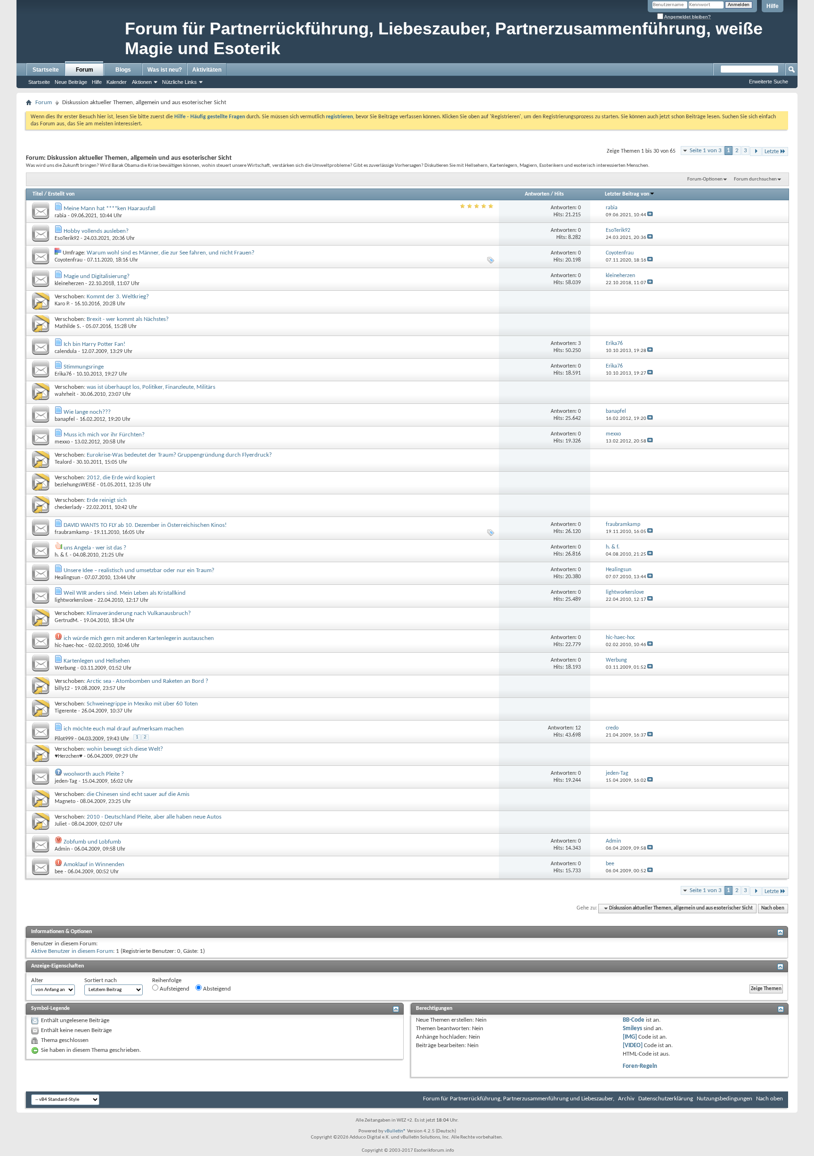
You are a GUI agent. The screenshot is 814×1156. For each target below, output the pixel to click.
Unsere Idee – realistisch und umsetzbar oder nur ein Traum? (139, 570)
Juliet (61, 824)
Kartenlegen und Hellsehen (97, 661)
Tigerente (66, 711)
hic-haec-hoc (69, 645)
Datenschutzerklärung (665, 1099)
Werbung (65, 668)
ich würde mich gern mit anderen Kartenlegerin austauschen (139, 638)
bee (59, 872)
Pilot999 (64, 739)
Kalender (116, 82)
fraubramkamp (72, 532)
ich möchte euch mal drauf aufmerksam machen (124, 729)
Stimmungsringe (84, 367)
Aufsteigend (173, 989)
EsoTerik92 (67, 238)
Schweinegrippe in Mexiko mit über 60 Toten (142, 704)
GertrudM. (67, 620)
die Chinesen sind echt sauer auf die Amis (138, 794)
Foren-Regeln (640, 1066)
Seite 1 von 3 (706, 151)
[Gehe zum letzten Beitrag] (650, 215)
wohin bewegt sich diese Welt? (125, 749)
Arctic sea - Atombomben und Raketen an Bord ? (147, 681)
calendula (66, 351)
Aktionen (142, 82)
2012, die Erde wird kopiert (121, 478)
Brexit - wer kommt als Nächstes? (128, 319)
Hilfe (772, 6)
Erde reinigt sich (107, 500)
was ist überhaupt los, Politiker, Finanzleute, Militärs (151, 387)
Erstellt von (61, 194)
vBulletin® (395, 1131)
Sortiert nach (100, 980)
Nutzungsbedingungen (724, 1099)
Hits (559, 194)
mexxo (62, 442)
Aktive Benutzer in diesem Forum (72, 951)
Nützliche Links (179, 82)
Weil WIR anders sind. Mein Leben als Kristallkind (125, 593)
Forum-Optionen (705, 179)
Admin (62, 849)
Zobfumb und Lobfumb (92, 842)
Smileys (632, 1028)
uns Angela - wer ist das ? (95, 548)
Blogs (123, 69)
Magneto (65, 801)
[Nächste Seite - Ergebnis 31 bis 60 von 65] (756, 151)
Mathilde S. (68, 326)
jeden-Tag (66, 781)
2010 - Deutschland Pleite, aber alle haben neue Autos (154, 817)
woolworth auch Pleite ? (94, 774)
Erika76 (63, 374)
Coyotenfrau (68, 260)
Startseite (46, 69)
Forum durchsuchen (755, 179)
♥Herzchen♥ (68, 756)
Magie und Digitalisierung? (97, 276)
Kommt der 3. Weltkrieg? (118, 297)
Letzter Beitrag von (627, 194)
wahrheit (65, 394)
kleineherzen (69, 284)
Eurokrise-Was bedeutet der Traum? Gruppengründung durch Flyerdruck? (179, 455)
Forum (84, 69)
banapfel (65, 419)
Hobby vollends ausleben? (96, 231)
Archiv (626, 1099)
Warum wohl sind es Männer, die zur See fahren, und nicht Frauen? (170, 253)
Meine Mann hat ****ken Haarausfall (109, 208)
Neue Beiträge (71, 82)
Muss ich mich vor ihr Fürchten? (104, 435)
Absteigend (216, 989)
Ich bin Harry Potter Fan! (94, 344)
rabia (60, 216)
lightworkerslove (74, 600)
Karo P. (62, 304)
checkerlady (68, 507)
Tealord (63, 462)
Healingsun (67, 578)
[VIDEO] (633, 1045)
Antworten (537, 194)
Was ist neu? (164, 69)
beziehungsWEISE (75, 485)
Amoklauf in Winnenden (94, 864)
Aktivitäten (206, 69)
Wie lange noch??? (87, 412)
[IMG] (630, 1037)
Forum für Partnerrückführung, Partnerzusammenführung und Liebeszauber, (518, 1099)
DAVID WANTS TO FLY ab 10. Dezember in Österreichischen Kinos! (145, 525)
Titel (38, 194)
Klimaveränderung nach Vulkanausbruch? (139, 613)
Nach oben (772, 908)
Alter (37, 980)
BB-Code (633, 1020)
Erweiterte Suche (768, 81)
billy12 (62, 688)
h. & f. (61, 555)
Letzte (772, 151)
